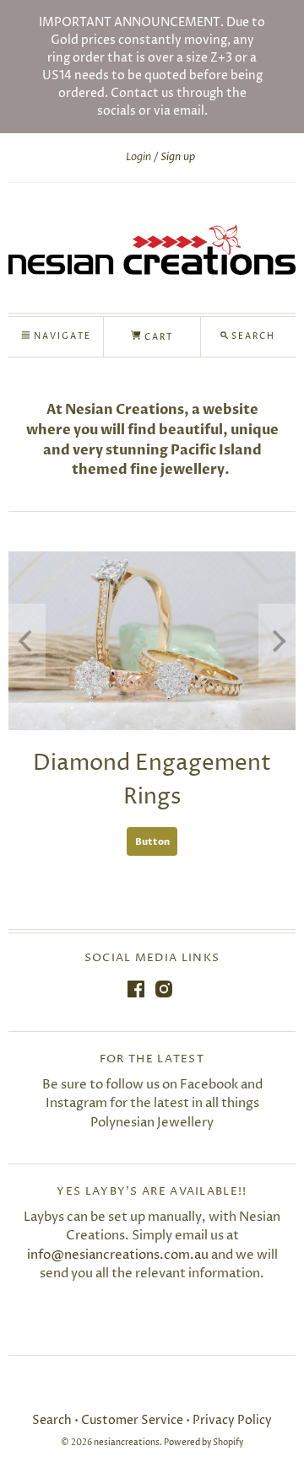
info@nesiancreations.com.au (118, 1255)
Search (52, 1420)
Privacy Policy (232, 1420)
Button (152, 842)
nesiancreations (127, 1443)
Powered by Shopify (203, 1443)
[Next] (277, 641)
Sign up (177, 157)
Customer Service (132, 1420)
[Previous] (27, 641)
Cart (157, 337)
